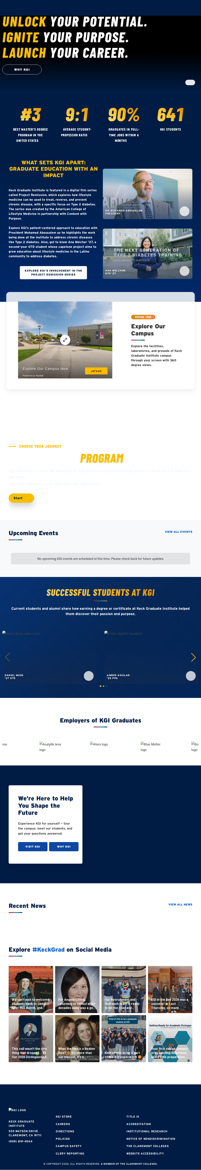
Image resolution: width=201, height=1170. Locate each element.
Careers (63, 1124)
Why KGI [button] (22, 69)
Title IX (132, 1116)
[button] (193, 657)
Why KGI (64, 846)
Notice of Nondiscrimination (150, 1138)
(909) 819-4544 (21, 1141)
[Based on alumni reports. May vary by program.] (91, 135)
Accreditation (138, 1124)
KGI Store (64, 1116)
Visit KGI (32, 846)
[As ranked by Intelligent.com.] (42, 141)
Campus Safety (69, 1146)
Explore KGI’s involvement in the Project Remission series (53, 272)
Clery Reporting (70, 1153)
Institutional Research (146, 1131)
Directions (65, 1131)
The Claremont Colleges (147, 1146)
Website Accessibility (145, 1153)
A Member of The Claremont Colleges (129, 1164)
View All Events (178, 531)
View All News (180, 904)
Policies (63, 1138)
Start (19, 498)
